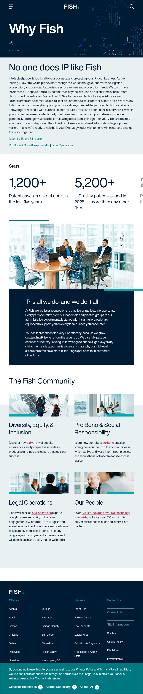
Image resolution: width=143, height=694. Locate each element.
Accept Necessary (58, 687)
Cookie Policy (115, 642)
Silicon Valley (49, 652)
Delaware (14, 652)
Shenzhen (48, 643)
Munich (46, 609)
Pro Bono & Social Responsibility (29, 145)
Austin (12, 617)
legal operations (41, 513)
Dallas (12, 643)
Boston (13, 626)
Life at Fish (80, 609)
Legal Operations (62, 145)
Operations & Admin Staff (86, 654)
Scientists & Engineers (87, 643)
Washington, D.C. (51, 660)
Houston (14, 660)
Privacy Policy (115, 659)
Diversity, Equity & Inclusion (26, 138)
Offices (14, 600)
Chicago (13, 635)
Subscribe (114, 600)
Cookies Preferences (23, 687)
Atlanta (13, 609)
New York (47, 617)
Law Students (82, 626)
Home (15, 50)
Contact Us (114, 612)
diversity (34, 442)
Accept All (86, 687)
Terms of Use (107, 669)
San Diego (48, 635)
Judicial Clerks (82, 617)
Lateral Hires (81, 635)
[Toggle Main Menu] (12, 7)
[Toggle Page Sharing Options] (11, 43)
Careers (79, 600)
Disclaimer (113, 650)
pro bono (108, 442)
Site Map (112, 633)
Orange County (50, 626)
